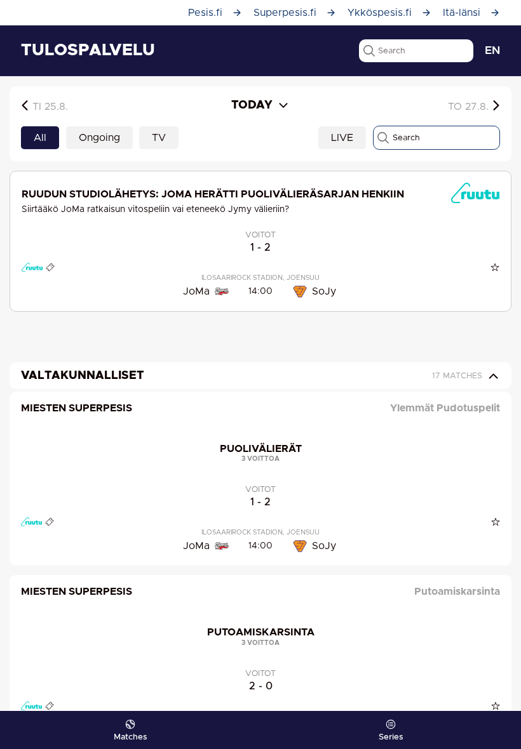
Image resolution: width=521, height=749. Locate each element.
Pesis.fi (205, 13)
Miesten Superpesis (76, 408)
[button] (52, 105)
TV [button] (159, 138)
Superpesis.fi (285, 13)
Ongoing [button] (99, 138)
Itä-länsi (461, 13)
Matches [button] (130, 737)
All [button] (40, 138)
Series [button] (391, 737)
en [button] (492, 50)
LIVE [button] (342, 138)
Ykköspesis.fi (380, 13)
